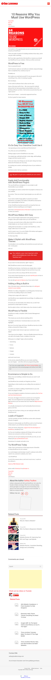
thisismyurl (18, 468)
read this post (33, 275)
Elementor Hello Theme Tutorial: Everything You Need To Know (29, 615)
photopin (25, 468)
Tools (41, 668)
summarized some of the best (22, 209)
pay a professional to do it (21, 438)
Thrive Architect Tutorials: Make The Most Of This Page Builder (29, 634)
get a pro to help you (20, 280)
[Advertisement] (25, 579)
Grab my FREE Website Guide (16, 464)
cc (28, 468)
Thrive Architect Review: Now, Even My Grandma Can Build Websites (29, 643)
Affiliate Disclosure (35, 668)
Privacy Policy (27, 668)
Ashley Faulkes (30, 480)
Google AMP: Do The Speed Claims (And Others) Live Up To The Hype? (30, 624)
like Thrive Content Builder (31, 365)
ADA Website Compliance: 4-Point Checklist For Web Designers (29, 606)
